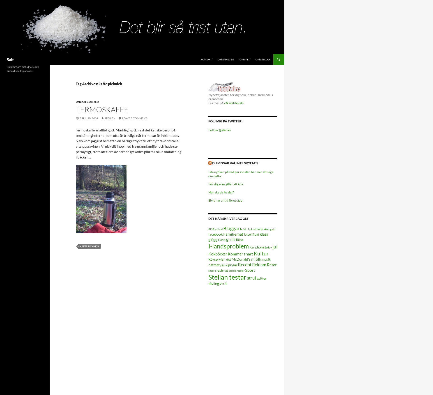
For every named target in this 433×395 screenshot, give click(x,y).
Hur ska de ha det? (221, 192)
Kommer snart (240, 254)
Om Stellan (263, 59)
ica (251, 247)
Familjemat (233, 234)
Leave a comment (134, 118)
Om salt (245, 59)
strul (251, 277)
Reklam (259, 264)
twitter (261, 278)
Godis (222, 240)
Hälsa (238, 240)
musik (266, 259)
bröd (243, 229)
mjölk (256, 259)
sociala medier (236, 270)
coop (260, 229)
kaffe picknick (89, 246)
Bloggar (231, 228)
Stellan (109, 118)
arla (211, 229)
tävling (213, 284)
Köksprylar (216, 259)
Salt (10, 59)
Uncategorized (87, 101)
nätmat (214, 265)
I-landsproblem (228, 246)
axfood (219, 229)
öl (226, 284)
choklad (251, 229)
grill (230, 239)
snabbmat (221, 270)
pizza (223, 265)
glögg (212, 239)
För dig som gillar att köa (225, 184)
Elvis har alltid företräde (225, 200)
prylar (232, 265)
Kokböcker (217, 253)
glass (264, 234)
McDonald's (241, 259)
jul (274, 247)
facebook (215, 234)
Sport (250, 270)
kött (228, 259)
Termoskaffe (102, 109)
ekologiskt (270, 229)
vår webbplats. (234, 103)
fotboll (248, 234)
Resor (272, 264)
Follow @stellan (219, 130)
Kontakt (206, 59)
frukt (256, 234)
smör (211, 270)
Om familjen (226, 59)
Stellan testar (227, 277)
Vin (222, 284)
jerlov (268, 247)
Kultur (261, 253)
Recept (244, 264)
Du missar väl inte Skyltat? (235, 163)
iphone (259, 247)
